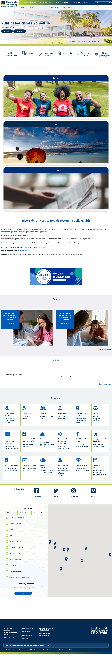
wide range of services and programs (28, 230)
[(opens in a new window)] (56, 276)
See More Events (105, 350)
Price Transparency (52, 650)
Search (23, 593)
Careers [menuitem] (78, 7)
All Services (11, 513)
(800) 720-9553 (26, 639)
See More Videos (105, 384)
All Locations (24, 513)
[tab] (52, 43)
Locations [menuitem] (41, 7)
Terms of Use (42, 650)
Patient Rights (34, 650)
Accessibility (75, 650)
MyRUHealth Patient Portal (11, 633)
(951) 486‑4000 (44, 630)
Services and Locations (8, 629)
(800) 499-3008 (26, 632)
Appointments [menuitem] (53, 7)
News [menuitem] (31, 7)
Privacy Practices (24, 650)
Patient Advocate (10, 637)
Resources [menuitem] (66, 7)
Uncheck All (38, 513)
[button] (8, 27)
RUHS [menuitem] (22, 7)
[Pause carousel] (109, 42)
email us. (79, 254)
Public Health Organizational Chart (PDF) (15, 235)
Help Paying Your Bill (65, 650)
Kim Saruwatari (23, 251)
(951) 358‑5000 (44, 635)
